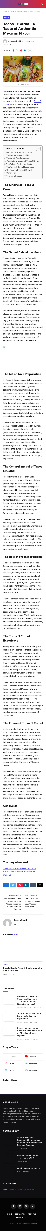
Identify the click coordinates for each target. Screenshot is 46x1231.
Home (9, 1214)
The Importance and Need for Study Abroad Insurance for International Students (19, 871)
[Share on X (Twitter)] (17, 50)
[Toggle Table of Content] (37, 149)
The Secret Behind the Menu (18, 155)
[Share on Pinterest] (21, 50)
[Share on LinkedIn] (25, 50)
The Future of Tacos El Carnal (19, 170)
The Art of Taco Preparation (18, 158)
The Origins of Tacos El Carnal (19, 152)
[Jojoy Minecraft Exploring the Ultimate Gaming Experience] (9, 1016)
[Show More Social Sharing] (30, 50)
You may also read (14, 176)
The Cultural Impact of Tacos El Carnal (23, 161)
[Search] (42, 4)
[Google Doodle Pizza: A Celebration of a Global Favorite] (23, 950)
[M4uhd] (23, 4)
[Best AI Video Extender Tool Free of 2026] (9, 1158)
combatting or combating (28, 1168)
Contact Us (20, 1214)
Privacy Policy (23, 1217)
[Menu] (4, 4)
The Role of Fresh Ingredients (19, 164)
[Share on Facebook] (13, 50)
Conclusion (11, 173)
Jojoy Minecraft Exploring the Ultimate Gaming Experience (29, 1016)
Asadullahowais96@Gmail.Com (21, 1189)
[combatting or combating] (9, 1171)
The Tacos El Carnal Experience (20, 167)
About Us (32, 1214)
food (6, 18)
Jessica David (16, 41)
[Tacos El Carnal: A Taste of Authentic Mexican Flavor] (23, 69)
